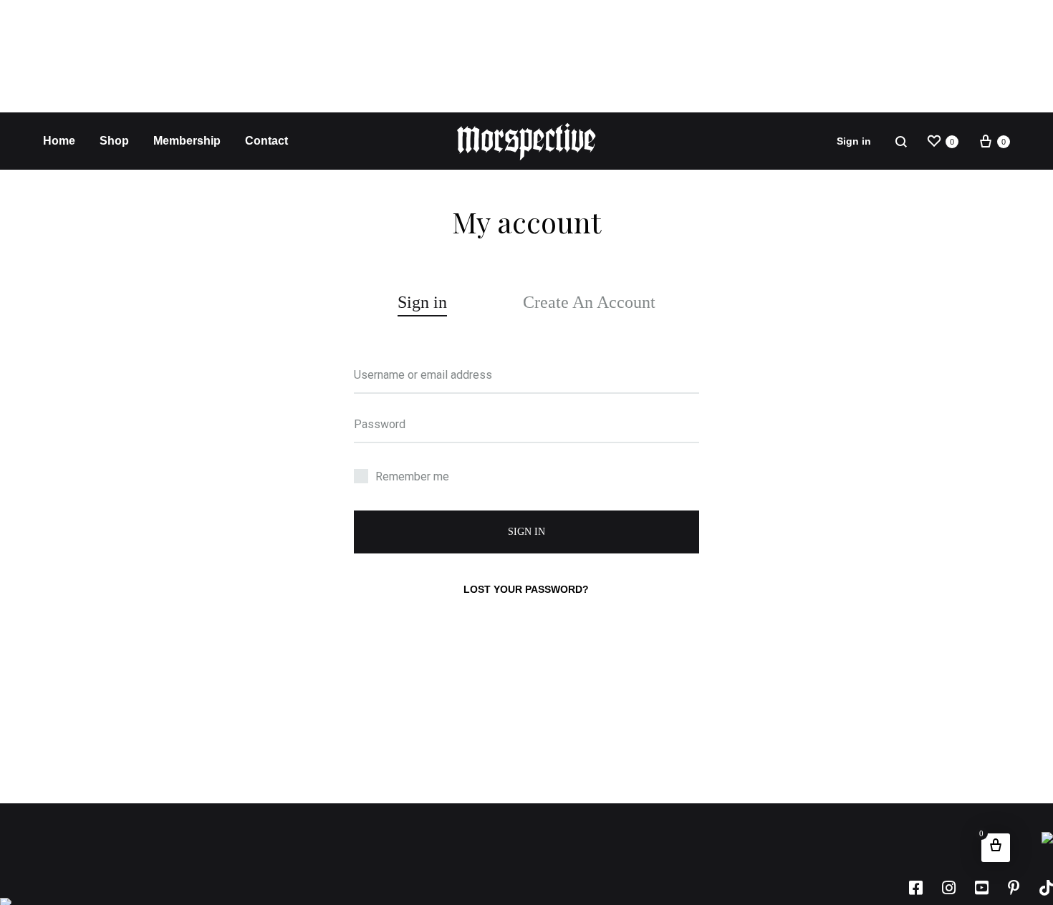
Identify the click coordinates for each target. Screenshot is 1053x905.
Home (59, 141)
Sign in (854, 141)
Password (379, 424)
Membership (187, 141)
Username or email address (423, 375)
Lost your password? (526, 589)
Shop (114, 141)
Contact (266, 141)
